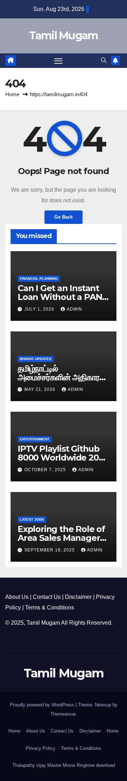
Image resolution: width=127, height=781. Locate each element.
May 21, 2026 (40, 389)
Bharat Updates (36, 359)
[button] (104, 60)
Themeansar (62, 714)
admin (74, 309)
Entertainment (34, 439)
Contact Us (47, 597)
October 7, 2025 (45, 469)
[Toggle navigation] (58, 61)
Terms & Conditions (49, 607)
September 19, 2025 (50, 550)
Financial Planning (39, 278)
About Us (17, 597)
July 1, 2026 (40, 309)
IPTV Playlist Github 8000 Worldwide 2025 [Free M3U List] (63, 458)
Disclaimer (78, 597)
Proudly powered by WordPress (42, 704)
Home (12, 94)
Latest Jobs (32, 519)
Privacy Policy (40, 748)
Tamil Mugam (63, 35)
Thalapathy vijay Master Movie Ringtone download (63, 765)
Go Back (63, 217)
